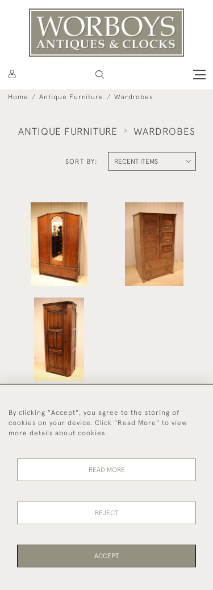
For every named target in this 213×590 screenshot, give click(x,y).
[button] (100, 74)
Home (18, 97)
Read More (107, 470)
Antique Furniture (71, 97)
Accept (106, 556)
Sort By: (81, 161)
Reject (106, 513)
